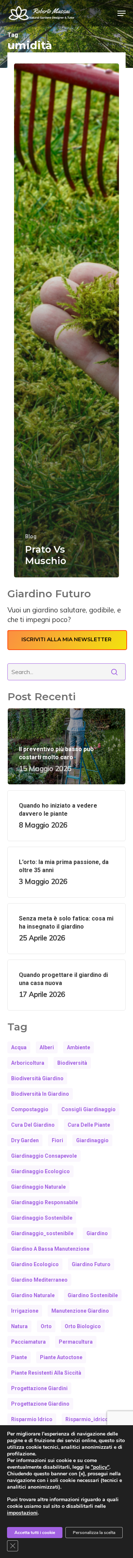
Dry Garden (25, 1140)
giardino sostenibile (93, 1295)
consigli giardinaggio (88, 1109)
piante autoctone (61, 1357)
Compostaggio (29, 1109)
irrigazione (24, 1311)
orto (46, 1326)
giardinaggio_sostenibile (42, 1233)
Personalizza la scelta (94, 1532)
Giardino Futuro (91, 1264)
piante (19, 1357)
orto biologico (83, 1326)
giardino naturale (33, 1295)
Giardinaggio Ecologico (40, 1171)
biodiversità (72, 1063)
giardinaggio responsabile (44, 1202)
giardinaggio (92, 1140)
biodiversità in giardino (40, 1094)
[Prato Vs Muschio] (66, 320)
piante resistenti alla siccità (46, 1373)
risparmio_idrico (86, 1419)
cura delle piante (89, 1125)
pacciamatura (28, 1342)
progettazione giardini (39, 1388)
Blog (31, 536)
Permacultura (76, 1342)
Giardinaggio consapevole (44, 1156)
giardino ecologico (35, 1264)
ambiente (78, 1047)
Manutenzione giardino (80, 1311)
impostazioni (22, 1513)
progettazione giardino (40, 1404)
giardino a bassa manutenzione (50, 1249)
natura (19, 1326)
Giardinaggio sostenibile (41, 1218)
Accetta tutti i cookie (34, 1532)
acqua (19, 1047)
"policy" (100, 1467)
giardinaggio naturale (38, 1187)
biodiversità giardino (37, 1078)
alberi (47, 1047)
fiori (57, 1140)
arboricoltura (27, 1063)
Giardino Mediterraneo (39, 1280)
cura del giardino (33, 1125)
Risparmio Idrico (31, 1419)
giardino (97, 1233)
